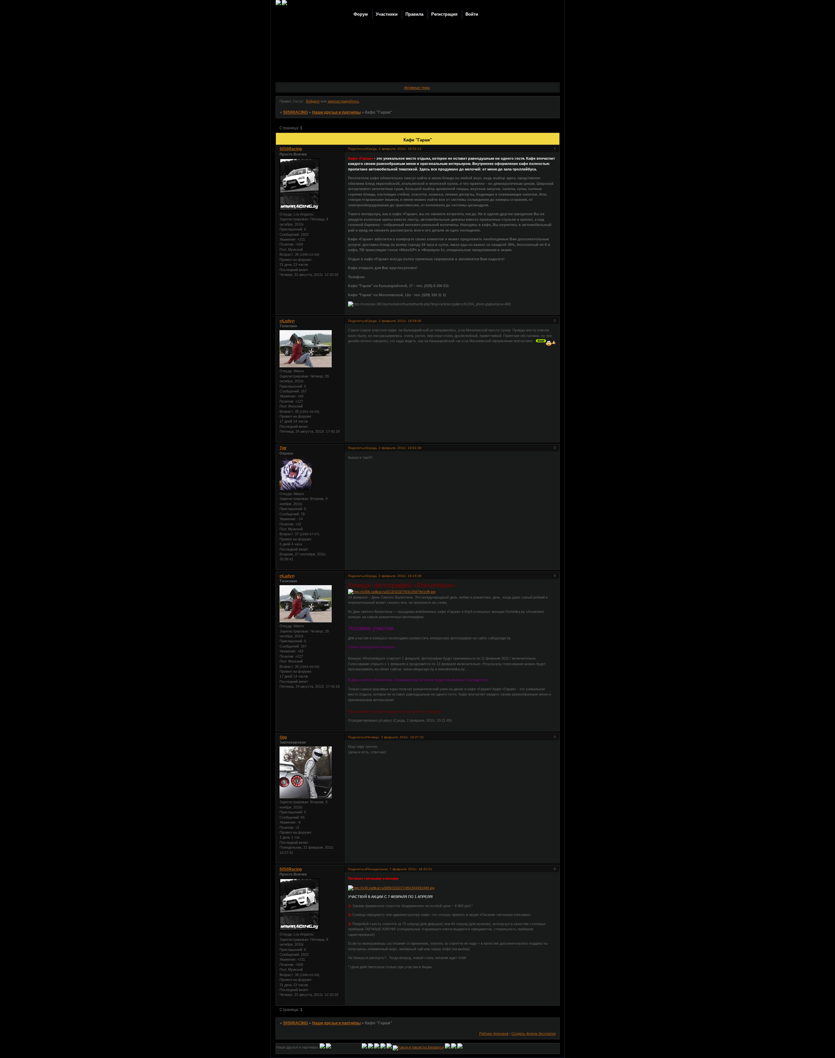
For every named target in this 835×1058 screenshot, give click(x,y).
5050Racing (291, 149)
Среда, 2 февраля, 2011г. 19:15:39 (394, 576)
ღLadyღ (287, 321)
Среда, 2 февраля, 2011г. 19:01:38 (394, 448)
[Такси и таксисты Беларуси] (418, 1047)
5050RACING (295, 112)
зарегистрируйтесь (343, 101)
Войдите (313, 101)
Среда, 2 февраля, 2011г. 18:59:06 (394, 321)
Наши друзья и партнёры (336, 112)
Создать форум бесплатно (533, 1033)
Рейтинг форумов (494, 1033)
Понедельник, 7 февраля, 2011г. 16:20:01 (399, 869)
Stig (283, 737)
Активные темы (417, 87)
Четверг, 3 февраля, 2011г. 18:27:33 (395, 737)
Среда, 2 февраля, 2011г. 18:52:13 (394, 149)
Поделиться (357, 149)
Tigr (283, 448)
